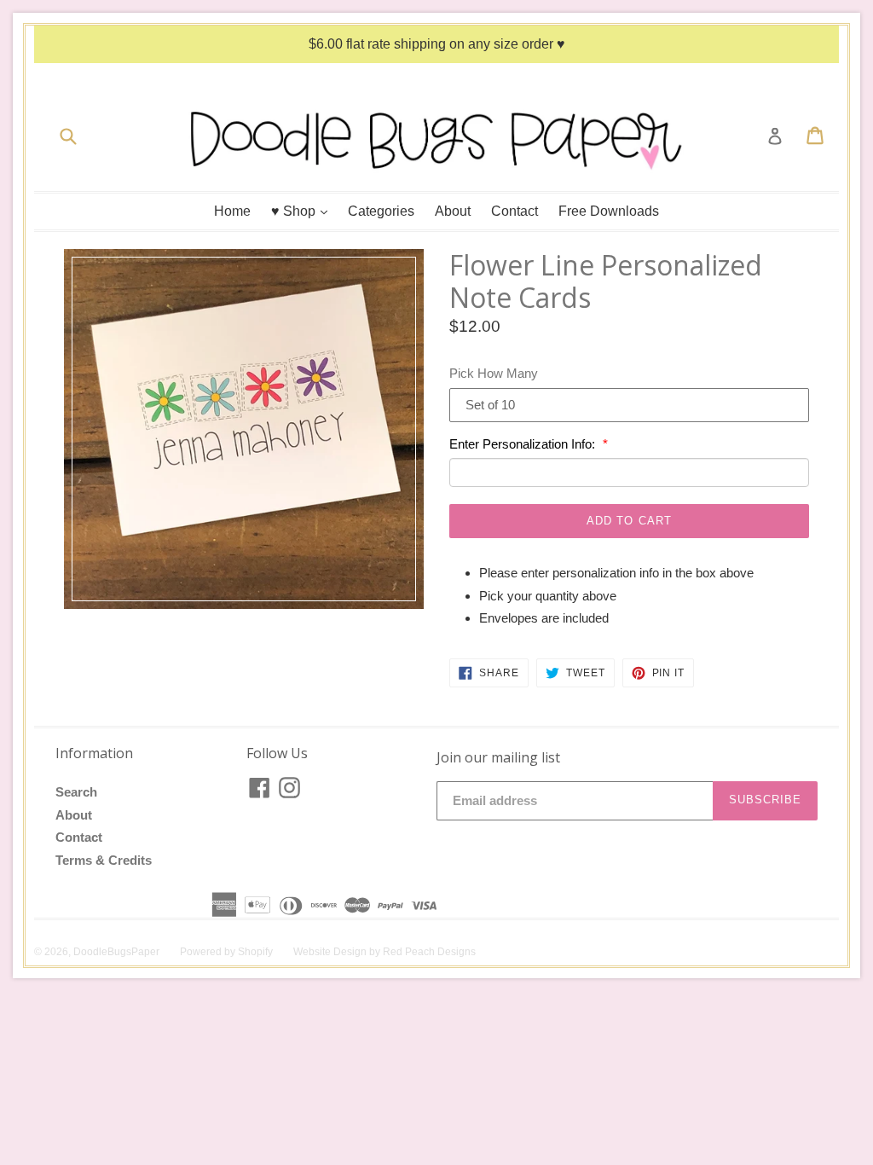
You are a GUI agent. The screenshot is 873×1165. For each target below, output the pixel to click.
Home (232, 211)
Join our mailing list (498, 758)
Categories (381, 211)
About (453, 211)
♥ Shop (303, 210)
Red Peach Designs (429, 952)
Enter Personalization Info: (523, 444)
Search (76, 792)
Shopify (255, 952)
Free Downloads (608, 211)
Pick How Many (493, 373)
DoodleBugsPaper (116, 952)
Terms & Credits (103, 860)
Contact (514, 211)
